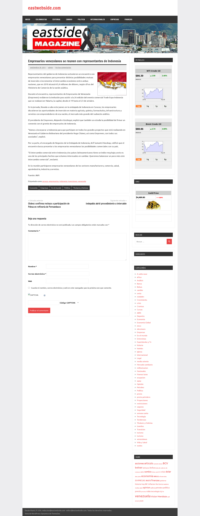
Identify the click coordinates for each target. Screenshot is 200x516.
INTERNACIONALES (97, 19)
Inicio (27, 19)
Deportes (141, 316)
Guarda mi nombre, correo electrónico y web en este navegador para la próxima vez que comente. (71, 288)
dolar (168, 471)
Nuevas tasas (142, 374)
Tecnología (141, 416)
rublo (148, 491)
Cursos (139, 309)
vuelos (139, 445)
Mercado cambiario (145, 364)
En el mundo (56, 188)
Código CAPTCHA (67, 303)
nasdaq (137, 488)
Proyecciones (142, 400)
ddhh (139, 313)
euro (148, 480)
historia (140, 345)
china (153, 472)
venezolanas (142, 439)
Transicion (141, 429)
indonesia (63, 181)
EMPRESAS (114, 19)
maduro (166, 484)
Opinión (140, 384)
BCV (165, 463)
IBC (146, 484)
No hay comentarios (63, 67)
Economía (34, 188)
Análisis (140, 280)
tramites (140, 426)
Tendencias (141, 419)
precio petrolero (143, 397)
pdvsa (153, 488)
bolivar (138, 467)
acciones (139, 463)
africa (139, 277)
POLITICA (81, 19)
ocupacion (141, 377)
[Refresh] (44, 295)
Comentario (34, 231)
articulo (148, 463)
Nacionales (141, 371)
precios (143, 491)
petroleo (158, 487)
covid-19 (157, 472)
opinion (146, 487)
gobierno (163, 481)
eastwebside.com (44, 8)
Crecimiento (142, 300)
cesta (139, 293)
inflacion (151, 484)
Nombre (32, 266)
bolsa (152, 467)
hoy (143, 484)
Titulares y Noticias (80, 188)
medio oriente (143, 361)
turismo (140, 432)
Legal (139, 358)
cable (142, 472)
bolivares (146, 468)
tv (163, 491)
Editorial (56, 19)
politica (166, 487)
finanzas (155, 480)
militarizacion (142, 368)
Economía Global (144, 322)
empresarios (54, 181)
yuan (141, 500)
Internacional (142, 355)
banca (160, 464)
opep (139, 381)
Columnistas (41, 19)
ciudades (140, 296)
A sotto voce (142, 274)
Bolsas (139, 287)
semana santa (142, 413)
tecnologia (155, 491)
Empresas (44, 188)
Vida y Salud (142, 442)
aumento (156, 464)
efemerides (163, 476)
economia (147, 476)
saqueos (140, 407)
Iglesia (139, 351)
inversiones (72, 181)
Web (30, 281)
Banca (139, 283)
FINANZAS (128, 19)
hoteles (140, 348)
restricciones (142, 403)
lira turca (159, 484)
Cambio (69, 19)
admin (50, 67)
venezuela (82, 181)
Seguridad (141, 410)
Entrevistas (141, 338)
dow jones (138, 476)
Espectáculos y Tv (144, 342)
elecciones (141, 329)
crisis (139, 303)
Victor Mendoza (159, 496)
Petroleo (140, 387)
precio (139, 394)
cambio (140, 290)
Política (67, 188)
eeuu (139, 326)
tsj (161, 491)
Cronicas (140, 306)
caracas (45, 181)
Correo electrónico (37, 274)
